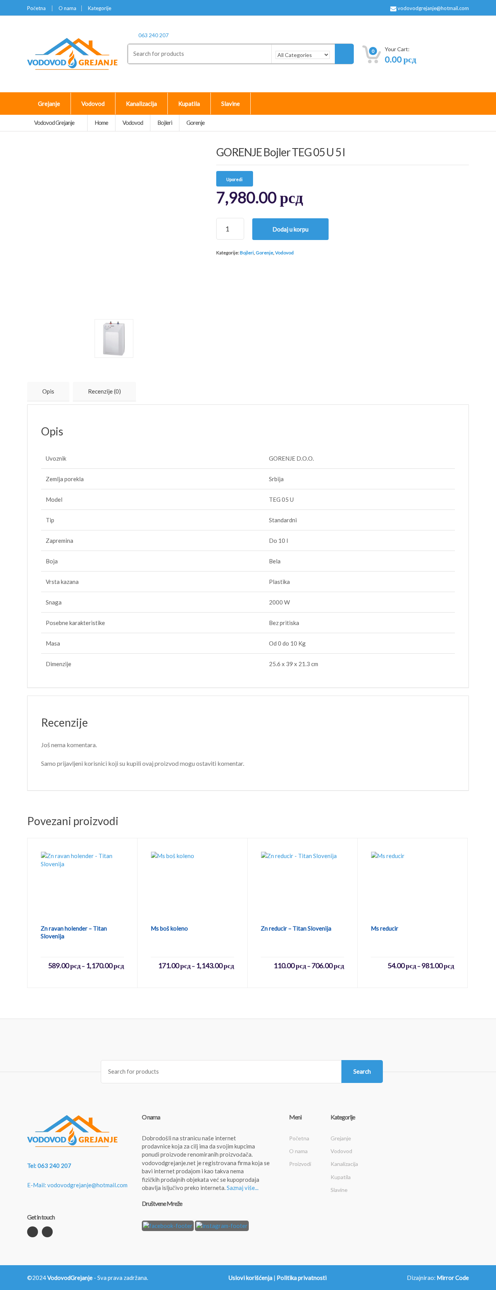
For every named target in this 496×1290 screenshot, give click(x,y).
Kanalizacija (141, 103)
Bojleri (247, 253)
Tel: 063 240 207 (49, 1165)
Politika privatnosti (302, 1277)
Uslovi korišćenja (250, 1277)
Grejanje (49, 103)
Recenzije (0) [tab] (104, 391)
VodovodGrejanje (70, 1277)
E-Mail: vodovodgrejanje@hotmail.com (77, 1184)
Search (362, 1071)
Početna (36, 8)
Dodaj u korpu (290, 229)
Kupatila (189, 103)
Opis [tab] (48, 391)
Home (101, 122)
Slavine (230, 103)
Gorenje (264, 253)
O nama (67, 8)
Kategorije (99, 8)
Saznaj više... (242, 1187)
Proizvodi (300, 1163)
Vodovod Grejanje (54, 122)
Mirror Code (453, 1277)
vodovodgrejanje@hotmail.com (432, 8)
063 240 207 (153, 35)
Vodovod (93, 103)
